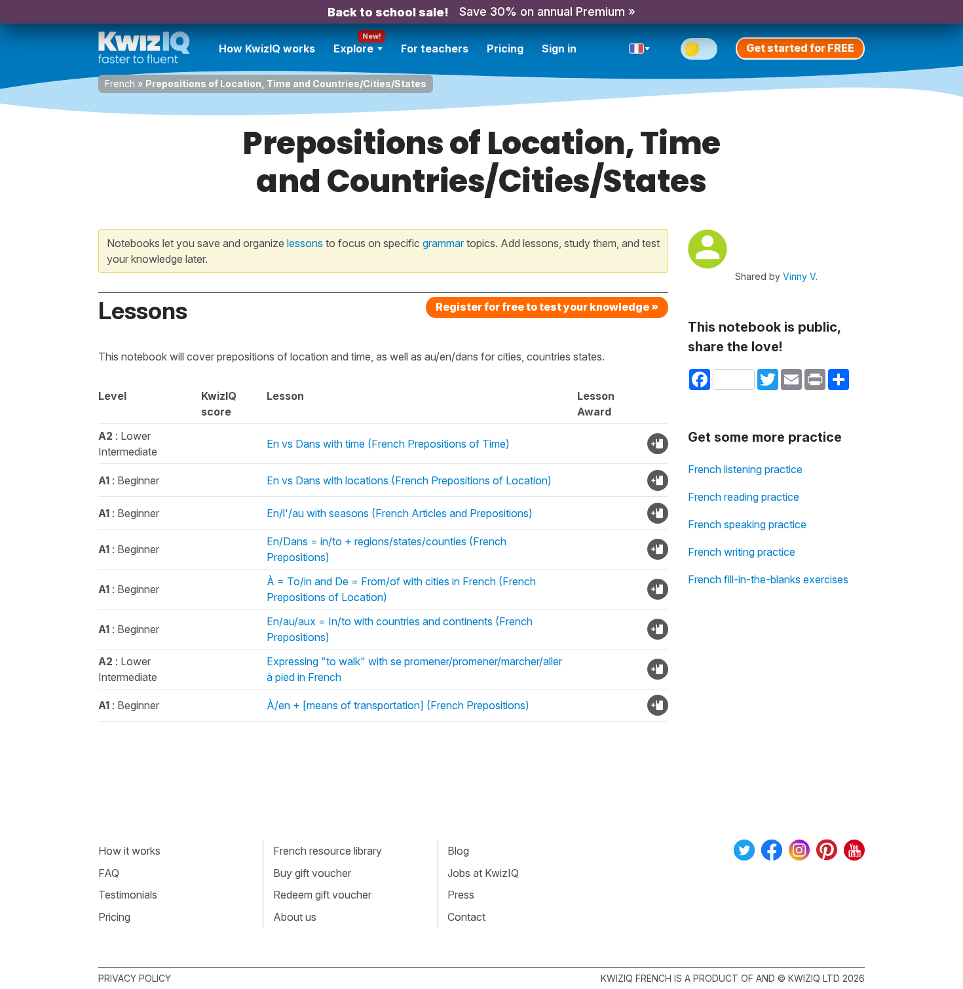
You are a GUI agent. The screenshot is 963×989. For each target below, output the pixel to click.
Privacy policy (134, 978)
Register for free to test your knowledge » (547, 306)
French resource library (327, 850)
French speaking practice (747, 524)
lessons (305, 243)
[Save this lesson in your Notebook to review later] (657, 443)
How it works (129, 850)
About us (294, 916)
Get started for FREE (800, 47)
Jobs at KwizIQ (483, 873)
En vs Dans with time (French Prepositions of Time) (388, 443)
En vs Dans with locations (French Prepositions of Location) (409, 480)
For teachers (434, 48)
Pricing (505, 48)
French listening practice (745, 469)
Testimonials (127, 894)
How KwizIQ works (267, 48)
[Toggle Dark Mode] (699, 49)
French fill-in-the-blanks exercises (768, 579)
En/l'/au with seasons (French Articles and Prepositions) (400, 513)
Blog (458, 850)
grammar (443, 243)
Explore (353, 48)
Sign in (559, 48)
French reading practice (743, 496)
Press (460, 894)
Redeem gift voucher (322, 894)
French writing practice (741, 551)
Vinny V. (800, 276)
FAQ (108, 873)
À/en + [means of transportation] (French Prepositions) (398, 705)
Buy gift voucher (312, 873)
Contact (466, 916)
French (120, 83)
